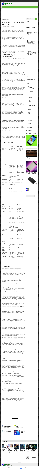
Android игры (31, 97)
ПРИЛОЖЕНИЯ (29, 87)
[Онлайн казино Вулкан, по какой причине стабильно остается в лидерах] (16, 446)
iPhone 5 (30, 102)
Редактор (5, 427)
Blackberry (29, 109)
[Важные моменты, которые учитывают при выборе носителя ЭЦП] (4, 446)
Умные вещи (29, 124)
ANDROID (29, 95)
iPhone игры (30, 104)
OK (21, 468)
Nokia (28, 117)
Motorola (29, 116)
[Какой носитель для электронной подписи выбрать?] (10, 446)
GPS (27, 76)
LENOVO (29, 113)
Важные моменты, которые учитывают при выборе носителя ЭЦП (32, 30)
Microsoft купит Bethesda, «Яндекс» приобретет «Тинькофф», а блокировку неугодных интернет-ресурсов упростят (31, 43)
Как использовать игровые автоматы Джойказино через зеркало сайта (31, 39)
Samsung (29, 119)
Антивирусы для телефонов (31, 79)
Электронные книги (30, 127)
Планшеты (28, 86)
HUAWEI (29, 112)
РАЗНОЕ (28, 92)
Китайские (29, 123)
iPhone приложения (32, 105)
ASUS (28, 108)
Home (4, 18)
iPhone (30, 101)
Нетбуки (28, 83)
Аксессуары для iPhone (32, 106)
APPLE (29, 100)
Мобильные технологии (9, 18)
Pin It (2, 420)
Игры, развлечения (30, 91)
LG (28, 115)
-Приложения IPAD (31, 88)
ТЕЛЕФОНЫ (29, 94)
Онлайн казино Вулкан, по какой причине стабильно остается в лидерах (32, 35)
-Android (30, 96)
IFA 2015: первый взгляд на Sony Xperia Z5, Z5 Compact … (33, 189)
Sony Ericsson (30, 120)
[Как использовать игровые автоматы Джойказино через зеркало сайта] (22, 446)
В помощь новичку (30, 80)
